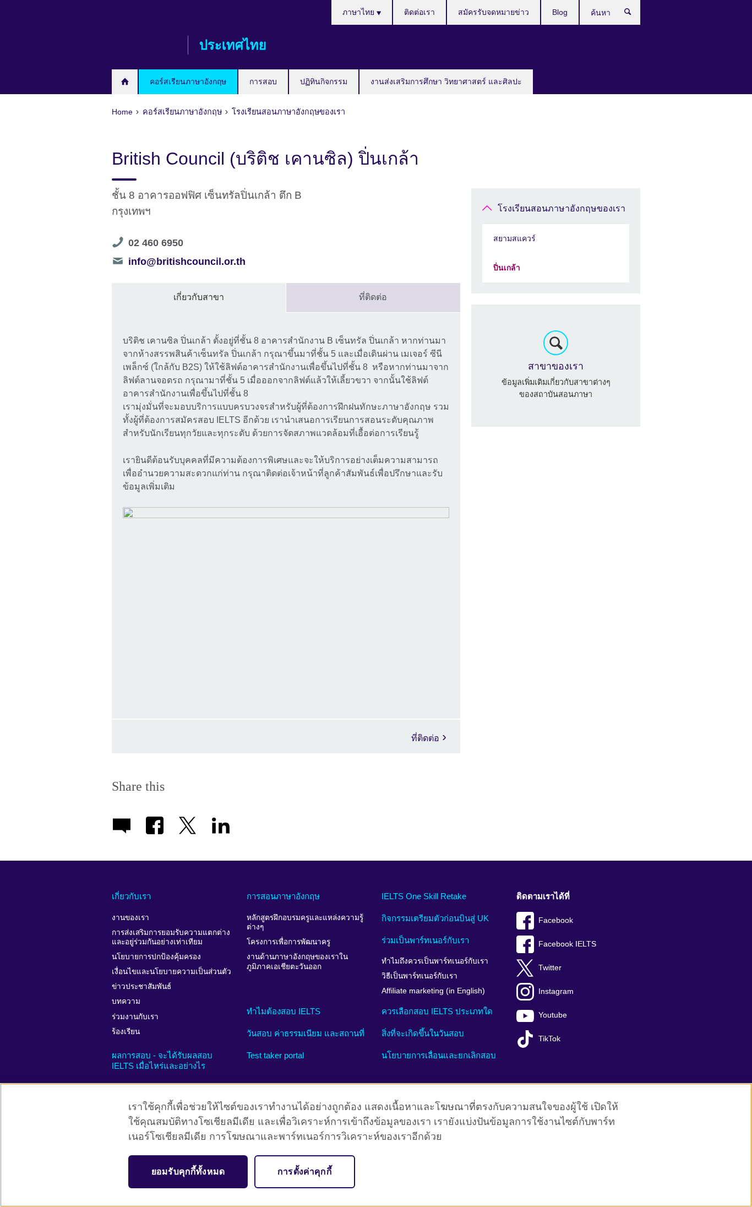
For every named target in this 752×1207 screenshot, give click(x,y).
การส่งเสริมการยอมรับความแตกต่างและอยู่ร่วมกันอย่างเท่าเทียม (171, 937)
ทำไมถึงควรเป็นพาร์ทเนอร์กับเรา (435, 961)
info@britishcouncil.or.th (187, 261)
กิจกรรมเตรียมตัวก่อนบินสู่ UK (435, 918)
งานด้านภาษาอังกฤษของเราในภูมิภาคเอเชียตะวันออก (297, 962)
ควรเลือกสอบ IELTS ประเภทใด (437, 1011)
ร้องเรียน (126, 1031)
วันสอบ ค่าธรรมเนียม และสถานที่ (305, 1033)
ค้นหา (633, 14)
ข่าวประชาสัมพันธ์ (141, 986)
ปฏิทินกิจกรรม (323, 81)
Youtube (552, 1015)
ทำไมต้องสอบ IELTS (283, 1011)
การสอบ (263, 81)
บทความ (126, 1001)
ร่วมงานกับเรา (135, 1017)
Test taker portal (275, 1055)
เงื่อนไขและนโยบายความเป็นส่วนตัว (171, 971)
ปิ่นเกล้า (506, 267)
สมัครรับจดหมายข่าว (493, 12)
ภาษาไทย (359, 12)
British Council (144, 45)
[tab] (199, 298)
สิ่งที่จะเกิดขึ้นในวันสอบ (423, 1033)
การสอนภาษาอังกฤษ (283, 896)
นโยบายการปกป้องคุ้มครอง (156, 957)
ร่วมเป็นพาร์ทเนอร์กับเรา (425, 940)
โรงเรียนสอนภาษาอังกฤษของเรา (561, 208)
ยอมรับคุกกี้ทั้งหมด (188, 1171)
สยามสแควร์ (514, 238)
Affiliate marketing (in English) (433, 991)
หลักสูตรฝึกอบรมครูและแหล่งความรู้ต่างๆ (305, 923)
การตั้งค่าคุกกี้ (304, 1171)
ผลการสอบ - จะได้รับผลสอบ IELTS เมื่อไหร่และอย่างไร (162, 1061)
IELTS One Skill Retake (424, 896)
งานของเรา (130, 918)
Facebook (555, 920)
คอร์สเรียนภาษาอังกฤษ (188, 81)
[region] (376, 1145)
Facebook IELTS (567, 944)
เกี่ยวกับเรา (131, 896)
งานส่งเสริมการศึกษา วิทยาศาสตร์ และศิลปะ (446, 81)
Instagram (556, 991)
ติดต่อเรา (419, 12)
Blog (560, 12)
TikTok (549, 1039)
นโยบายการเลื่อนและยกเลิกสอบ (439, 1055)
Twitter (550, 968)
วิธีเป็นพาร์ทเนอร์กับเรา (419, 976)
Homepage (125, 81)
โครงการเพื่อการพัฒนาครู (288, 942)
